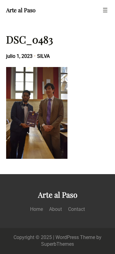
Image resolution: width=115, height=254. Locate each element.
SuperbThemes (57, 244)
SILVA (43, 56)
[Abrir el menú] (105, 10)
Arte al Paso (21, 10)
